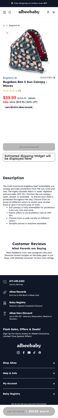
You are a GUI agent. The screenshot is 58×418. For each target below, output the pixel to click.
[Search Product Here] (9, 12)
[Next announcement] (54, 3)
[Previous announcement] (4, 3)
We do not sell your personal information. (29, 404)
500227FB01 (46, 77)
